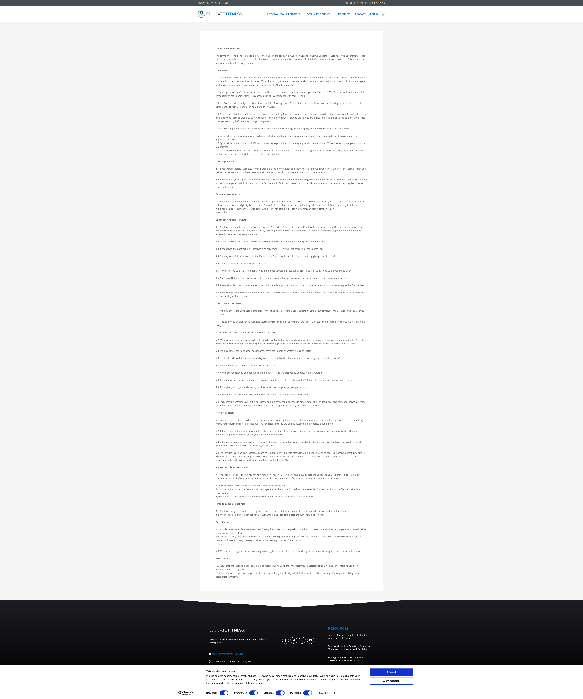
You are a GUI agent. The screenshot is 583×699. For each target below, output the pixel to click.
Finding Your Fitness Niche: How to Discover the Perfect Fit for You (346, 659)
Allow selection (391, 681)
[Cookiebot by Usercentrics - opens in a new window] (186, 693)
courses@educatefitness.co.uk (227, 653)
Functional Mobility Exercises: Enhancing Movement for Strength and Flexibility (349, 648)
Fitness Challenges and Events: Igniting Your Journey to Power (348, 636)
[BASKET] (384, 14)
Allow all (391, 672)
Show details (324, 693)
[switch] (253, 692)
